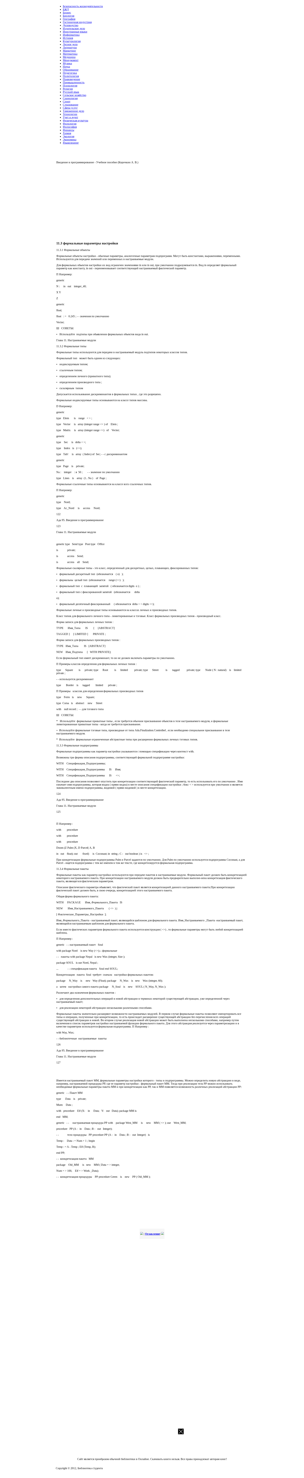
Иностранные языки (75, 31)
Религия (68, 88)
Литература (70, 47)
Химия (67, 133)
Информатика (71, 34)
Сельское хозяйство (74, 95)
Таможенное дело (73, 111)
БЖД (66, 9)
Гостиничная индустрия (77, 22)
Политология (71, 76)
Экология (68, 136)
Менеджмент (70, 60)
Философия (70, 126)
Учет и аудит (70, 117)
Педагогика (70, 72)
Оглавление (152, 1233)
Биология (68, 15)
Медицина (69, 57)
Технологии (70, 114)
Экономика (69, 139)
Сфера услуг (70, 107)
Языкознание (71, 142)
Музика (67, 63)
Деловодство (70, 25)
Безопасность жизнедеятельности (83, 6)
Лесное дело (70, 44)
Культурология (72, 41)
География (69, 18)
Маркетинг (69, 50)
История (68, 38)
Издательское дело (74, 28)
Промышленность (73, 82)
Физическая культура (75, 120)
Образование (70, 69)
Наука (66, 66)
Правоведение (71, 79)
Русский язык (71, 91)
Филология (69, 123)
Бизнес (67, 12)
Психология (70, 85)
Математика (70, 53)
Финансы (68, 130)
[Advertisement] (107, 202)
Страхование (70, 104)
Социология (70, 98)
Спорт (66, 101)
